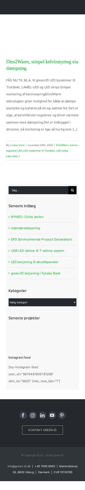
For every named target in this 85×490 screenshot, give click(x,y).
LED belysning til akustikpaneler (35, 262)
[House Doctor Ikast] (15, 331)
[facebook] (23, 415)
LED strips (62, 150)
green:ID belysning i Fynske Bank (35, 273)
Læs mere (12, 156)
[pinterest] (62, 415)
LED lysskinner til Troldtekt (39, 150)
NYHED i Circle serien (27, 217)
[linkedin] (42, 415)
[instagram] (33, 415)
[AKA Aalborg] (31, 341)
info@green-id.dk (19, 466)
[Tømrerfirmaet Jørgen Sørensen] (31, 331)
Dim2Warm (62, 145)
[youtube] (52, 415)
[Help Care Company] (15, 341)
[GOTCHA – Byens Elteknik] (46, 331)
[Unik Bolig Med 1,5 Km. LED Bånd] (61, 331)
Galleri (49, 54)
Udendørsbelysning (25, 228)
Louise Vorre (17, 145)
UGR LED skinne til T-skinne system (37, 251)
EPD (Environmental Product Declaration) (41, 239)
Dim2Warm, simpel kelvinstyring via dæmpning (36, 54)
